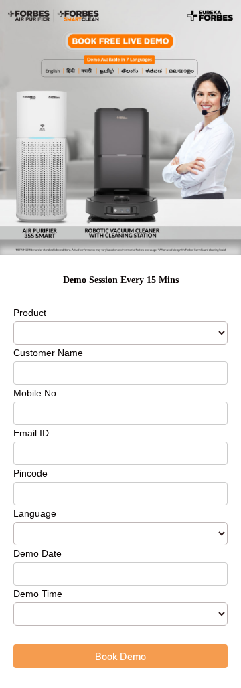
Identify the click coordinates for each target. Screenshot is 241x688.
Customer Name (48, 352)
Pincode (30, 473)
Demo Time (37, 593)
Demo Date (37, 553)
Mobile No (34, 393)
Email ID (31, 433)
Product (29, 312)
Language (34, 513)
